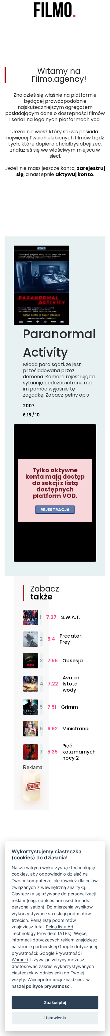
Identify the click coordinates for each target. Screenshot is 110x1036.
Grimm (69, 707)
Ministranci (76, 729)
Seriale (30, 22)
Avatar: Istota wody (72, 684)
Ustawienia (55, 1017)
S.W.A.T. (70, 617)
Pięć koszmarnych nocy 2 (79, 752)
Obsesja (72, 661)
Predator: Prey (71, 639)
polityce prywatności (48, 986)
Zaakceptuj (55, 1002)
